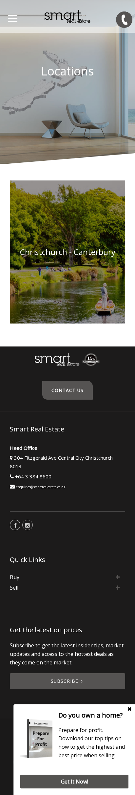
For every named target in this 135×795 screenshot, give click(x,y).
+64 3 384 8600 (33, 476)
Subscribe (64, 681)
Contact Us (67, 390)
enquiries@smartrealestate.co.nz (41, 487)
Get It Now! (74, 781)
